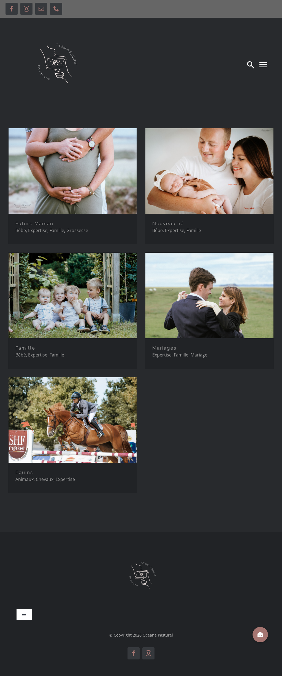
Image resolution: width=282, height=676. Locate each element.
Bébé (20, 230)
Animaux (24, 479)
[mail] (41, 9)
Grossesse (77, 230)
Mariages (164, 348)
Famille (57, 230)
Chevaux (44, 479)
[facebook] (12, 9)
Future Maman (34, 223)
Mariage (199, 355)
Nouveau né (168, 223)
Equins (24, 472)
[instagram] (26, 9)
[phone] (56, 9)
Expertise (37, 230)
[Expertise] (73, 171)
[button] (260, 634)
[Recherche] (251, 65)
